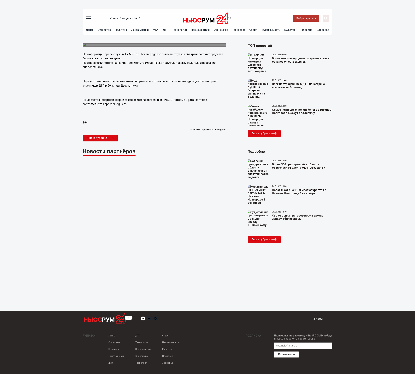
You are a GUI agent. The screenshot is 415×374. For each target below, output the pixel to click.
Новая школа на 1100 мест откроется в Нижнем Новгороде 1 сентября (299, 191)
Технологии (179, 29)
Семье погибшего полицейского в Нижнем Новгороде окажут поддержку (302, 111)
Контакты (317, 319)
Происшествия (200, 29)
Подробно (306, 29)
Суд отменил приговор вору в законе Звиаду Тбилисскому (297, 217)
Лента (90, 29)
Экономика (221, 29)
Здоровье (323, 29)
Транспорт (238, 29)
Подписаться (286, 354)
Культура (290, 29)
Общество (104, 29)
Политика (121, 29)
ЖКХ (156, 29)
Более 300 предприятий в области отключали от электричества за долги (298, 166)
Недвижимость (270, 29)
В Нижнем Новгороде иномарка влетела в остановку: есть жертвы (301, 60)
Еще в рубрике (97, 138)
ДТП (165, 29)
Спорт (253, 29)
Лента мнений (140, 29)
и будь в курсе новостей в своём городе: (303, 337)
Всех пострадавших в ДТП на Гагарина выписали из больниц (298, 85)
